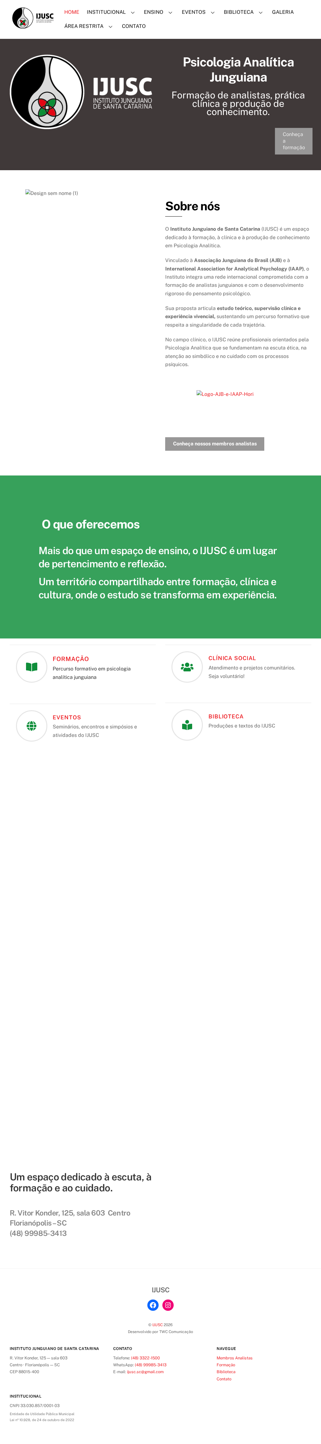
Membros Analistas (235, 1358)
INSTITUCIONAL (106, 12)
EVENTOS (194, 12)
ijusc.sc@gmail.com (145, 1371)
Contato (224, 1379)
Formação (71, 658)
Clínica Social (232, 658)
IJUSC (157, 1324)
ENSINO (153, 12)
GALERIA (283, 12)
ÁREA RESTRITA (83, 26)
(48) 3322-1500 (145, 1358)
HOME (71, 12)
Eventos (67, 717)
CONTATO (134, 26)
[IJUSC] (33, 26)
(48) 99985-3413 (150, 1365)
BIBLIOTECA (239, 12)
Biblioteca (226, 716)
